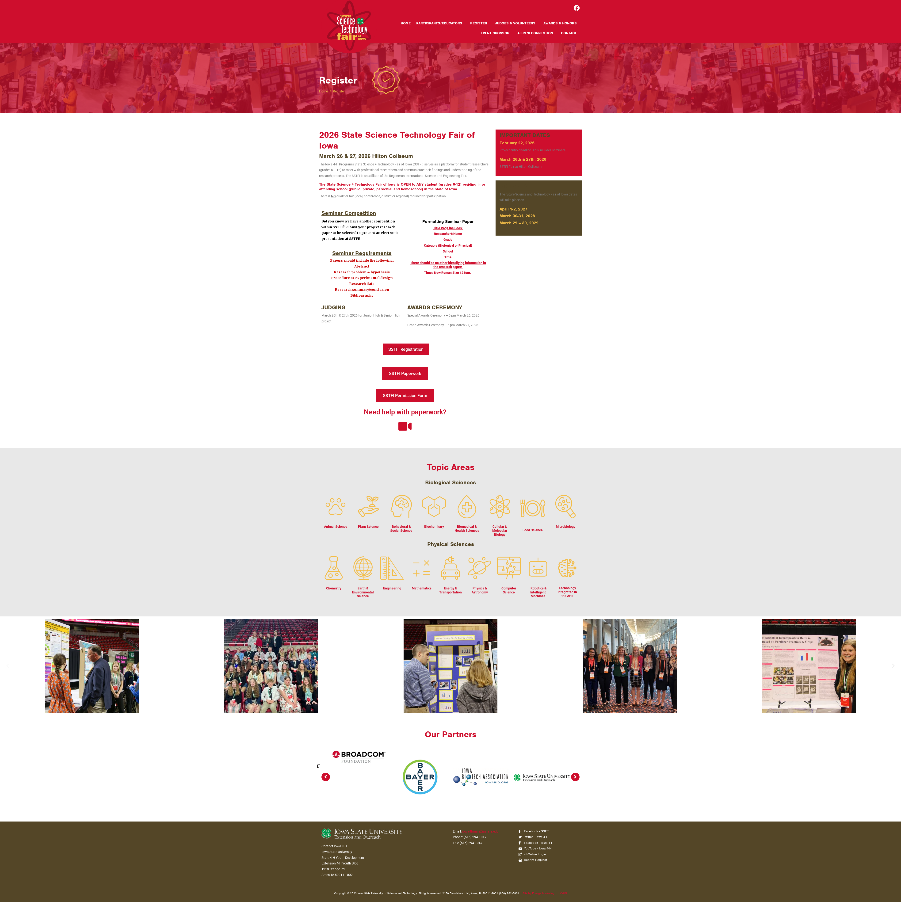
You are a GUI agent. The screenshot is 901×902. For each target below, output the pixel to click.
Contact (569, 33)
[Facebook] (577, 8)
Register (478, 23)
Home (406, 23)
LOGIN (562, 893)
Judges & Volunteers (515, 23)
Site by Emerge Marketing (538, 893)
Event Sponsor (495, 33)
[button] (8, 666)
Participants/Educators (439, 23)
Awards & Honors (560, 23)
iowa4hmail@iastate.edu (480, 831)
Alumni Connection (535, 33)
